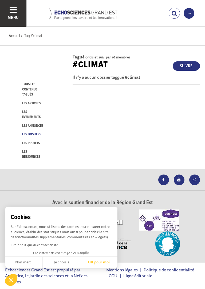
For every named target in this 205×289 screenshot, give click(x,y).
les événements (31, 114)
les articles (31, 103)
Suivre (186, 66)
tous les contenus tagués (29, 89)
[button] (11, 280)
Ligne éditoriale (137, 275)
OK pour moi (99, 262)
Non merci (24, 262)
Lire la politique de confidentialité (34, 244)
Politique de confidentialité (169, 269)
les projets (31, 143)
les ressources (31, 154)
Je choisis (61, 262)
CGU (113, 275)
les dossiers (31, 134)
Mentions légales (122, 269)
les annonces (32, 126)
